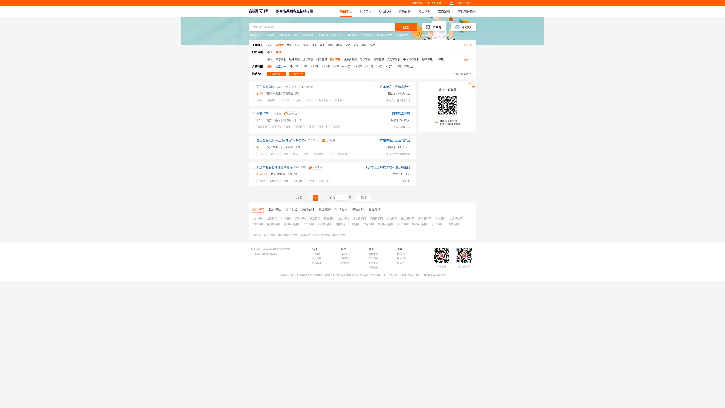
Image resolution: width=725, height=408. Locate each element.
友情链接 (345, 263)
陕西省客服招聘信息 (288, 235)
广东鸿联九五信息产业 (395, 86)
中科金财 (307, 35)
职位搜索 (401, 258)
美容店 (271, 35)
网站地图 (401, 254)
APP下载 (436, 3)
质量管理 (351, 35)
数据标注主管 (385, 35)
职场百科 (405, 11)
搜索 (406, 27)
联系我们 (345, 258)
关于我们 (316, 254)
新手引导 (373, 263)
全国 (269, 45)
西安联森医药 (401, 113)
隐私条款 (316, 263)
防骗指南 (373, 267)
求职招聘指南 (467, 11)
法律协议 (316, 258)
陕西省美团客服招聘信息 (333, 235)
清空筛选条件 (463, 74)
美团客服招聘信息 (310, 235)
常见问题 (373, 258)
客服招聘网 (269, 235)
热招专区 (346, 11)
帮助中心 (373, 254)
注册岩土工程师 (288, 35)
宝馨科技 (402, 35)
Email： (258, 254)
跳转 (363, 197)
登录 (458, 3)
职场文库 (365, 11)
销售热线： (256, 249)
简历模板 (424, 11)
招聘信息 (417, 3)
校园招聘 (444, 11)
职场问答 (385, 11)
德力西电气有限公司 (330, 35)
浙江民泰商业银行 (423, 35)
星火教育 (367, 35)
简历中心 (401, 263)
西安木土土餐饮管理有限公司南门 (387, 167)
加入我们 (345, 254)
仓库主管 (444, 35)
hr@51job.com (270, 254)
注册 (466, 3)
